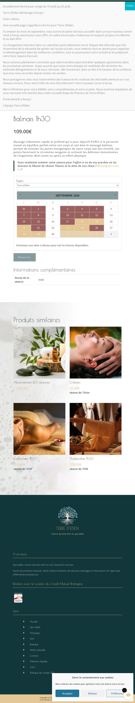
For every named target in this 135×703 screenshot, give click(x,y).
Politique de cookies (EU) (42, 672)
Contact (34, 655)
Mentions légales (38, 661)
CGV (32, 667)
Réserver (24, 257)
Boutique (34, 644)
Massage (35, 632)
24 (67, 228)
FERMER (130, 5)
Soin (32, 638)
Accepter (67, 693)
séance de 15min (80, 387)
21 (24, 228)
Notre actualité (37, 650)
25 (82, 228)
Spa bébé (35, 627)
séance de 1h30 (25, 463)
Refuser (92, 693)
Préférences (118, 693)
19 (96, 221)
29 (38, 234)
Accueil (34, 621)
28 (24, 234)
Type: (20, 180)
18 (82, 221)
